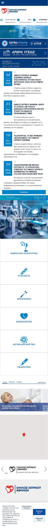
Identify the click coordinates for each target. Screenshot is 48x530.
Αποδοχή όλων (39, 512)
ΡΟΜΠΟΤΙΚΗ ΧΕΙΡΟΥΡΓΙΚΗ (24, 253)
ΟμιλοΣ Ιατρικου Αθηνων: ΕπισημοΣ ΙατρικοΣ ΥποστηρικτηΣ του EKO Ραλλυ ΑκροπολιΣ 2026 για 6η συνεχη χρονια (28, 79)
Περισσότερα (42, 382)
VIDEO (19, 382)
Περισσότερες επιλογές (26, 507)
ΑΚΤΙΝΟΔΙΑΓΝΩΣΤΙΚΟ (24, 344)
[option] (24, 31)
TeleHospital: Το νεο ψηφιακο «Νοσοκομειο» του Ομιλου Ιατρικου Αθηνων (28, 138)
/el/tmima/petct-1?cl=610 (24, 31)
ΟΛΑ (5, 382)
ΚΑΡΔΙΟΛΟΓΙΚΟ (24, 321)
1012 (29, 20)
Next (45, 400)
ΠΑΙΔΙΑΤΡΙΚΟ (24, 367)
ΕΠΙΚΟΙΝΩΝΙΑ (43, 20)
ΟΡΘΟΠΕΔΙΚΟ (24, 299)
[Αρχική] (24, 10)
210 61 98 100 (10, 20)
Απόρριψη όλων (39, 519)
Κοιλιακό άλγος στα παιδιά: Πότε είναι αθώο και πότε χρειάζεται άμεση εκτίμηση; (19, 407)
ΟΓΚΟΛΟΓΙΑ (24, 275)
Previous (2, 400)
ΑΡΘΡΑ (12, 382)
